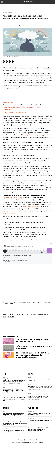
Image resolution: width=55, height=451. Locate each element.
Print (46, 314)
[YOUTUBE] (30, 439)
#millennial (7, 107)
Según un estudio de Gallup (12, 198)
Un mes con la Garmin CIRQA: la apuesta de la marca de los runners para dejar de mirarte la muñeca (13, 390)
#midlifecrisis (7, 109)
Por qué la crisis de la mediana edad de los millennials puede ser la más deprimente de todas (26, 17)
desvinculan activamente (31, 206)
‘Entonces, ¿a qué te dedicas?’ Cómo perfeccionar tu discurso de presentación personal (39, 429)
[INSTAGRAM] (21, 439)
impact (6, 408)
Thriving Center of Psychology (32, 135)
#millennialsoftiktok (27, 107)
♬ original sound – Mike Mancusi (14, 113)
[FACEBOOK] (24, 439)
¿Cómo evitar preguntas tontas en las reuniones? (40, 421)
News (34, 314)
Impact (29, 314)
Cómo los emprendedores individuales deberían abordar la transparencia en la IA (14, 399)
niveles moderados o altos (18, 211)
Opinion (40, 314)
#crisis (37, 107)
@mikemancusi (8, 103)
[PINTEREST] (36, 439)
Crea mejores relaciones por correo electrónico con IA (39, 413)
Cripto (5, 314)
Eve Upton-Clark (10, 65)
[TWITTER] (27, 439)
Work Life (13, 13)
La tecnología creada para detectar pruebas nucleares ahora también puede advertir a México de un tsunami (14, 414)
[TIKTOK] (18, 439)
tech (5, 373)
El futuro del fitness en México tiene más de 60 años (13, 431)
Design (12, 314)
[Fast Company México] (28, 2)
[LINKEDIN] (33, 439)
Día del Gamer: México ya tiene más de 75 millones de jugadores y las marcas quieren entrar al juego (40, 388)
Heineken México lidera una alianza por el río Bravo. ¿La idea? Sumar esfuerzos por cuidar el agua (15, 423)
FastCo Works (20, 314)
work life (33, 408)
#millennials (15, 107)
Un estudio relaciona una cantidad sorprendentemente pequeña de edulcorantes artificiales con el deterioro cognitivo (38, 397)
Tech (4, 316)
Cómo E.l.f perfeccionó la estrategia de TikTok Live (40, 379)
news (31, 373)
